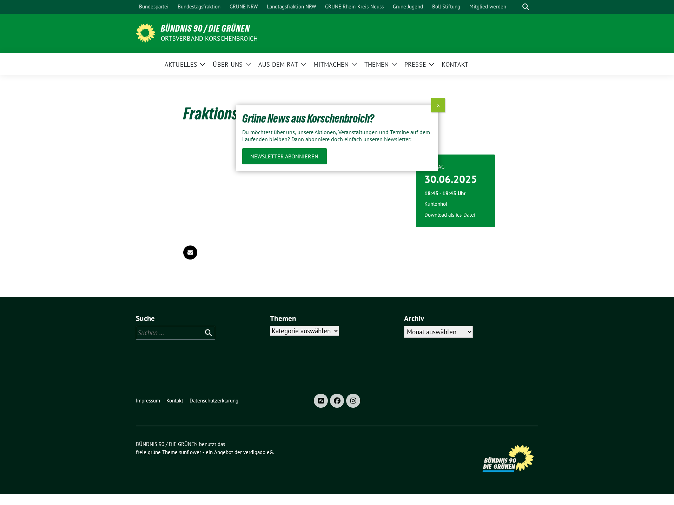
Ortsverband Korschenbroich (209, 38)
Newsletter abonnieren (284, 156)
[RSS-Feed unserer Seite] (321, 401)
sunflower (190, 452)
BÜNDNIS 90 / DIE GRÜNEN (205, 28)
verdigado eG (258, 452)
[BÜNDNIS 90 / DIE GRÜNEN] (145, 32)
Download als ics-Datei (449, 214)
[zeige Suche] (526, 7)
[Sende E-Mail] (190, 252)
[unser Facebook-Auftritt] (337, 401)
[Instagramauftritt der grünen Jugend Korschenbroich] (353, 401)
